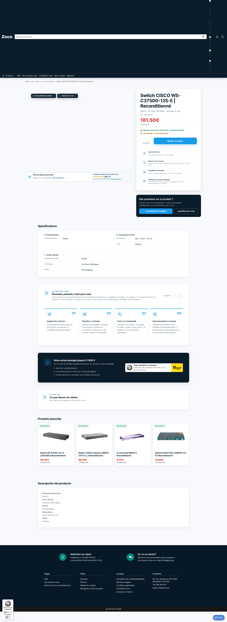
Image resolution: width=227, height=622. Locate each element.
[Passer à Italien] (210, 55)
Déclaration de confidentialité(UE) (130, 579)
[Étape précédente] (174, 295)
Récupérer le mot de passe (91, 588)
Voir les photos (57, 178)
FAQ (18, 75)
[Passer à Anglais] (210, 66)
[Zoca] (7, 36)
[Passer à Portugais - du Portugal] (210, 18)
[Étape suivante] (180, 295)
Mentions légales (123, 582)
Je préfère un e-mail (186, 211)
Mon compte (60, 75)
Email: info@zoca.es (161, 588)
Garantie (83, 579)
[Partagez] (13, 614)
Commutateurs (49, 81)
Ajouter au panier (175, 141)
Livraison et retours (124, 592)
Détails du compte (88, 585)
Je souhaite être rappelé (156, 211)
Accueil (31, 81)
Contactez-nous (46, 75)
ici (174, 557)
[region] (113, 323)
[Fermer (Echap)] (18, 614)
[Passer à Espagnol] (210, 43)
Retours (83, 582)
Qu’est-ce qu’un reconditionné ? (57, 585)
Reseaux (39, 81)
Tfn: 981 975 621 (159, 585)
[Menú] (12, 600)
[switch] (8, 617)
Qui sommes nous (29, 75)
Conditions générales (125, 585)
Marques (70, 75)
